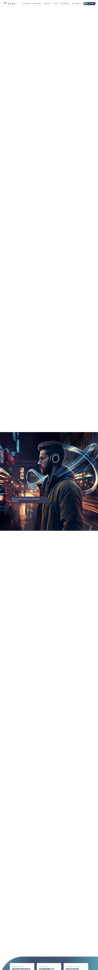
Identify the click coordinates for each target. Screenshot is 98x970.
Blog (55, 3)
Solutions (36, 3)
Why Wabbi (76, 3)
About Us (47, 3)
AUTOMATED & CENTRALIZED (73, 966)
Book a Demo (89, 3)
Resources (65, 3)
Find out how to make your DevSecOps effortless (26, 500)
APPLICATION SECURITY (18, 966)
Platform (26, 3)
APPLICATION (72, 969)
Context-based (43, 966)
